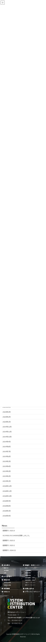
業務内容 (6, 580)
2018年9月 (7, 501)
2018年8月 (7, 506)
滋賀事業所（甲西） (30, 580)
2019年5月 (7, 461)
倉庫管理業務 (7, 582)
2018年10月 (7, 496)
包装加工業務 (7, 585)
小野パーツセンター (30, 582)
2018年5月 (7, 511)
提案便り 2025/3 (9, 531)
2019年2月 (7, 476)
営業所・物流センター (32, 565)
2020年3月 (7, 412)
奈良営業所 (28, 573)
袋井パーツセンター (30, 585)
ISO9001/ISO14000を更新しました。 (17, 536)
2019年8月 (7, 447)
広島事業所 (28, 575)
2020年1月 (7, 422)
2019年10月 (7, 437)
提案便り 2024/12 (9, 550)
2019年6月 (7, 456)
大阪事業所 (28, 570)
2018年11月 (7, 491)
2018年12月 (7, 486)
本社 (26, 568)
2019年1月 (7, 481)
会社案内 (6, 565)
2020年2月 (7, 417)
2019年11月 (7, 432)
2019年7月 (7, 452)
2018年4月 (7, 516)
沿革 (5, 573)
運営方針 (6, 568)
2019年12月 (7, 427)
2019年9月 (7, 442)
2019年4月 (7, 466)
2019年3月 (7, 471)
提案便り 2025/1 (9, 545)
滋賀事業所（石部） (30, 577)
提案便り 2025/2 (9, 540)
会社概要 (6, 570)
